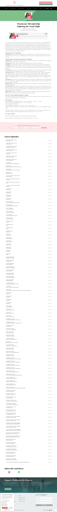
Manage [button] (11, 507)
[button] (7, 509)
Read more (8, 498)
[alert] (7, 502)
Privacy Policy (22, 499)
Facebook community (33, 118)
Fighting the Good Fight (37, 111)
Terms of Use (22, 501)
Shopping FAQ (22, 497)
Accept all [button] (4, 507)
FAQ (20, 495)
